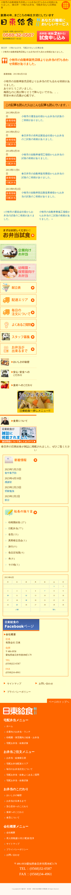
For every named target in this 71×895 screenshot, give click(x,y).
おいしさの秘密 (14, 795)
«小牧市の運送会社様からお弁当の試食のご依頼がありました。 (19, 215)
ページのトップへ (59, 701)
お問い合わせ (46, 683)
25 (17, 605)
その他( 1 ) (13, 564)
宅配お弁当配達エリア (17, 763)
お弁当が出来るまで (16, 801)
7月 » (54, 609)
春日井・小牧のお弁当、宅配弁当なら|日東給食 (22, 48)
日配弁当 (11, 125)
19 (26, 600)
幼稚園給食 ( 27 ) (17, 522)
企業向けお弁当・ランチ (18, 731)
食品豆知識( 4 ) (16, 552)
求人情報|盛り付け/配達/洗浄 (20, 838)
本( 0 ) (11, 558)
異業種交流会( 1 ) (17, 540)
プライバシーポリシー (19, 691)
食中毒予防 (11, 473)
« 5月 (17, 609)
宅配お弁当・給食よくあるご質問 (22, 774)
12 (26, 595)
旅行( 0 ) (12, 546)
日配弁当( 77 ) (15, 528)
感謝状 (8, 482)
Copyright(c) (35, 889)
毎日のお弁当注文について (19, 769)
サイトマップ (14, 683)
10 (8, 595)
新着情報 (11, 120)
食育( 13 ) (13, 534)
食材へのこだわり (15, 812)
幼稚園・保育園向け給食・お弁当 (22, 737)
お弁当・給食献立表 (16, 758)
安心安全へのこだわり (17, 806)
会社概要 (10, 832)
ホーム (9, 726)
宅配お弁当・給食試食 (17, 743)
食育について (12, 817)
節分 (7, 500)
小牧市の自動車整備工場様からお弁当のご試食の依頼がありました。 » (54, 215)
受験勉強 (9, 491)
